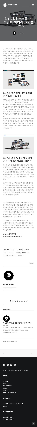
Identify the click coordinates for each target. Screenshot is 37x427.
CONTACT (6, 390)
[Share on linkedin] (20, 301)
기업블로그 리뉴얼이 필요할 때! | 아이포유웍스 (17, 323)
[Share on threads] (15, 301)
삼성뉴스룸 (10, 252)
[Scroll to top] (33, 423)
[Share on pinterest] (17, 301)
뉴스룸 (12, 249)
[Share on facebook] (10, 301)
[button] (33, 5)
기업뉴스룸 (6, 249)
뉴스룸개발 (19, 249)
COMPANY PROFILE (9, 393)
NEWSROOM (7, 386)
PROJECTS (15, 14)
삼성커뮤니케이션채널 (9, 255)
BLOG (5, 388)
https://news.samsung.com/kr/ (12, 236)
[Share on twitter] (13, 301)
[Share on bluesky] (24, 301)
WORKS (5, 383)
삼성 (5, 252)
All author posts (10, 288)
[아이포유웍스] (10, 5)
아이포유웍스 (21, 32)
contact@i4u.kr (7, 417)
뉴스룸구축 (26, 249)
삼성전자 (18, 252)
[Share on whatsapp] (22, 301)
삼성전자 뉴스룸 (25, 252)
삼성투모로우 (19, 255)
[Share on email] (27, 301)
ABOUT (5, 381)
